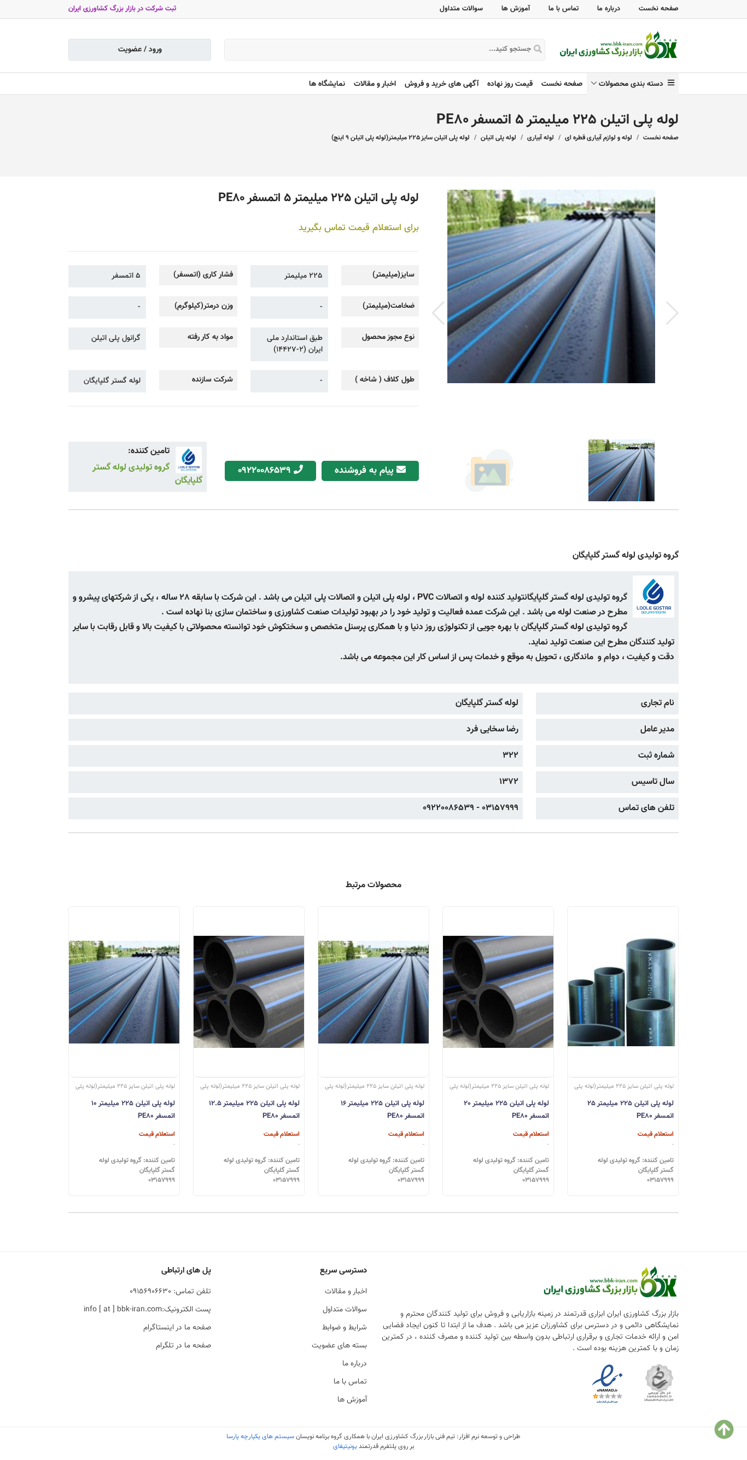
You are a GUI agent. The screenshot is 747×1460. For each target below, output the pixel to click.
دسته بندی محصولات (633, 84)
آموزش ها (515, 8)
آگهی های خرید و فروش (441, 84)
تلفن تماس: (170, 1292)
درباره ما (608, 8)
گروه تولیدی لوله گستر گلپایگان (147, 474)
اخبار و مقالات (375, 84)
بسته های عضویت (339, 1346)
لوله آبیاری (540, 138)
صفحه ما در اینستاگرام (177, 1328)
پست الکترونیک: (147, 1310)
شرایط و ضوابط (344, 1328)
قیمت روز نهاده (510, 84)
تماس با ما (563, 8)
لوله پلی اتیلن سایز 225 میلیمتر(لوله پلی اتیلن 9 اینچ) (400, 138)
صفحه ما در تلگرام (183, 1346)
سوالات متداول (461, 8)
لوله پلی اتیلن (498, 138)
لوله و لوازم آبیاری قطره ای (598, 138)
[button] (672, 313)
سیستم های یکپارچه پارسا (260, 1436)
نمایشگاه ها (327, 84)
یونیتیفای (345, 1446)
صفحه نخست (659, 8)
